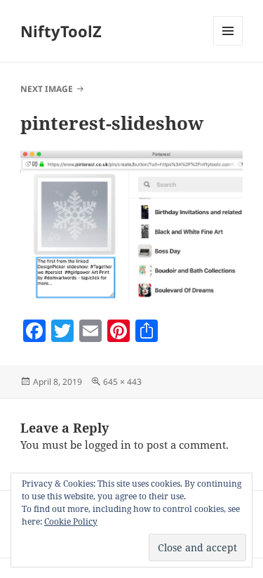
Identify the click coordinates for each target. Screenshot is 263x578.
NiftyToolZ (61, 30)
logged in (108, 445)
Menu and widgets (228, 45)
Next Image (46, 89)
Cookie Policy (70, 521)
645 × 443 (122, 382)
